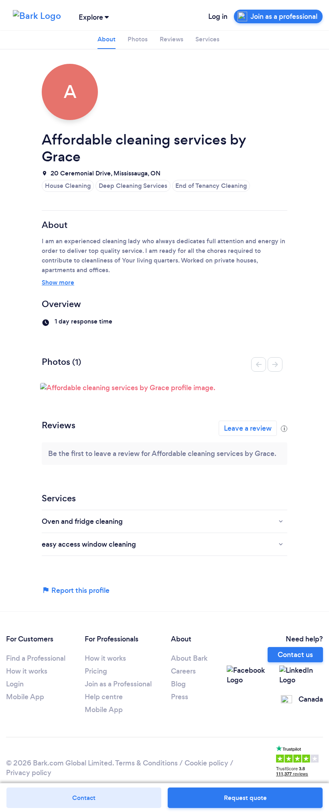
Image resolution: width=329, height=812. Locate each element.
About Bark (189, 658)
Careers (183, 671)
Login (15, 684)
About (106, 39)
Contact (83, 798)
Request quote (245, 798)
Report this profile (80, 590)
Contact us (295, 654)
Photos (138, 39)
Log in (217, 16)
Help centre (104, 697)
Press (179, 697)
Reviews (171, 39)
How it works (26, 671)
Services (207, 39)
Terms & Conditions (146, 763)
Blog (178, 684)
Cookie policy (206, 763)
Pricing (96, 671)
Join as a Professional (118, 684)
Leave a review (248, 428)
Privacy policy (28, 772)
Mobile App (25, 697)
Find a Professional (35, 658)
